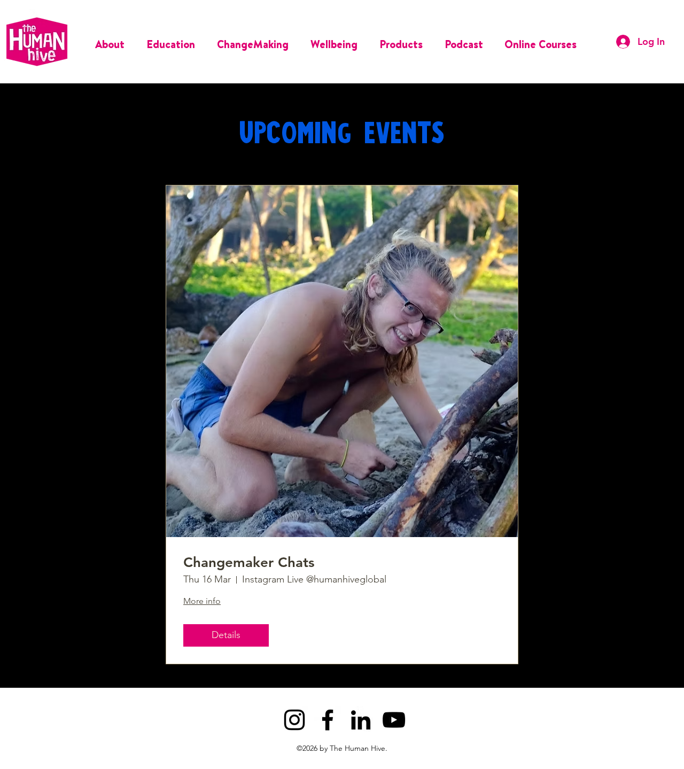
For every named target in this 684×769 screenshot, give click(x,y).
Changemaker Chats (249, 562)
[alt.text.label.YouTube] (394, 720)
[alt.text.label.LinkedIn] (361, 720)
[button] (112, 41)
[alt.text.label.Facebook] (327, 720)
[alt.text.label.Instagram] (294, 720)
